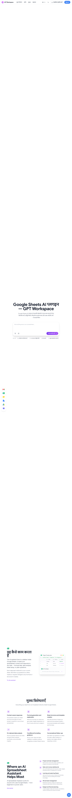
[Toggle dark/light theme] (48, 2)
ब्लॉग (25, 2)
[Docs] (3, 400)
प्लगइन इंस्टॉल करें (51, 333)
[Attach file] (15, 333)
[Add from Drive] (18, 333)
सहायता (34, 2)
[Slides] (3, 397)
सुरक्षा (29, 2)
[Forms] (3, 408)
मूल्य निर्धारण (19, 2)
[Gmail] (3, 389)
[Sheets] (3, 393)
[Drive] (3, 404)
